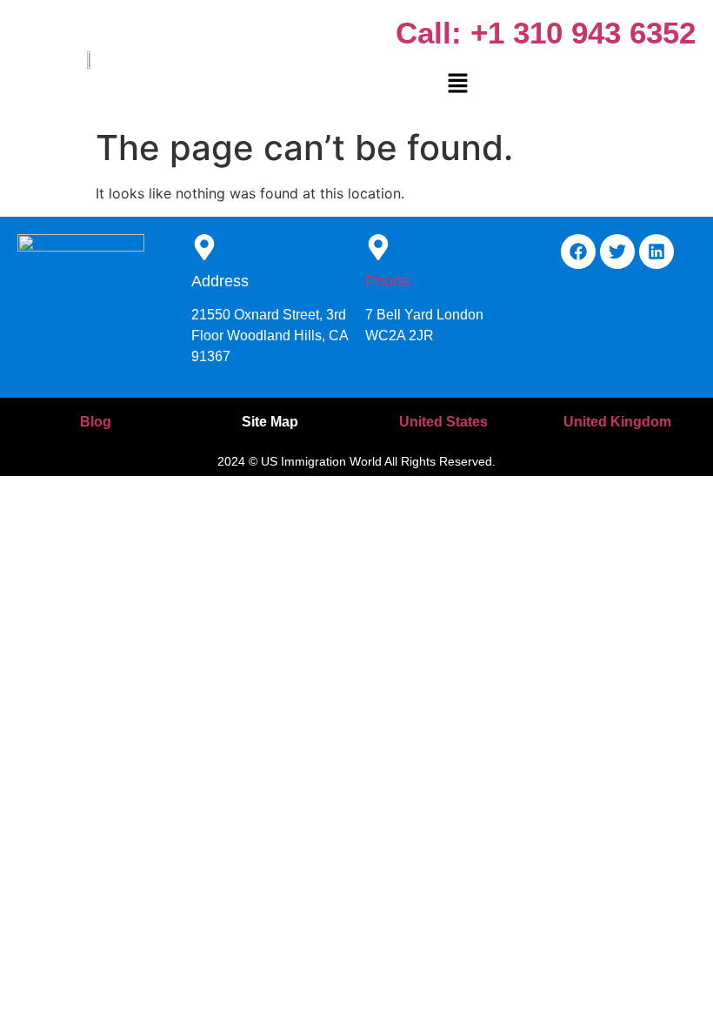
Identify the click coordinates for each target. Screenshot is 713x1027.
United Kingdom (617, 421)
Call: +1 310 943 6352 (546, 33)
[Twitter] (617, 251)
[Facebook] (578, 251)
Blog (95, 421)
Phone (387, 281)
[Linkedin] (656, 251)
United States (443, 421)
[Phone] (378, 249)
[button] (457, 84)
